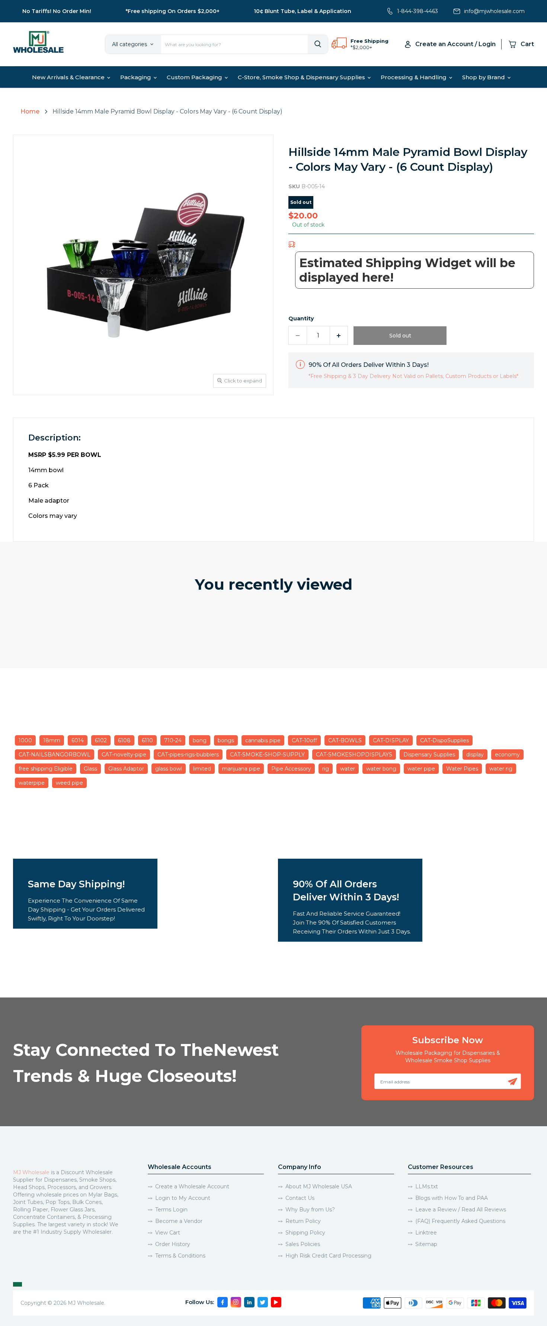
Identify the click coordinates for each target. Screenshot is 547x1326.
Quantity (301, 318)
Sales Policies (302, 1244)
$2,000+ (362, 47)
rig (325, 768)
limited (202, 768)
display (475, 754)
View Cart (167, 1232)
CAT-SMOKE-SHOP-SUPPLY (267, 754)
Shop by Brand (484, 77)
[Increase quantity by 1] (339, 335)
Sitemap (426, 1244)
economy (507, 754)
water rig (500, 768)
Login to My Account (182, 1198)
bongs (226, 740)
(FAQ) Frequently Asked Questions (460, 1221)
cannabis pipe (263, 740)
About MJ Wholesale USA (318, 1186)
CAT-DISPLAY (391, 740)
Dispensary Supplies (429, 754)
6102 (101, 740)
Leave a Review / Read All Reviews (460, 1209)
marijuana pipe (241, 768)
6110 (147, 740)
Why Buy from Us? (310, 1209)
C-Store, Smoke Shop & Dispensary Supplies (302, 77)
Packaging (136, 77)
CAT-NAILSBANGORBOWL (54, 754)
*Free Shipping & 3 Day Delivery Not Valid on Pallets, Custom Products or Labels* (413, 376)
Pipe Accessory (291, 768)
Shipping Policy (305, 1232)
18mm (51, 740)
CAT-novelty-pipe (124, 754)
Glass (90, 768)
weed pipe (69, 782)
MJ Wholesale (31, 1172)
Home (29, 111)
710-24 (173, 740)
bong (200, 740)
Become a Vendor (178, 1221)
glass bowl (168, 768)
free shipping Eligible (46, 768)
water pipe (421, 768)
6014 (77, 740)
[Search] (318, 44)
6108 (124, 740)
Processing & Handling (414, 77)
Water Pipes (462, 768)
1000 (25, 740)
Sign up (512, 1081)
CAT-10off (304, 740)
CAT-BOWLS (345, 740)
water (347, 768)
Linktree (426, 1232)
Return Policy (303, 1221)
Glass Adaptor (126, 768)
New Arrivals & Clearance (69, 77)
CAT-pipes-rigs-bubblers (188, 754)
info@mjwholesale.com (494, 11)
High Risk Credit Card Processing (328, 1255)
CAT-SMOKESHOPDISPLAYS (354, 754)
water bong (381, 768)
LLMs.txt (426, 1186)
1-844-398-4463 (417, 11)
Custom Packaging (195, 77)
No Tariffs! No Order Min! (56, 11)
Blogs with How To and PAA (451, 1198)
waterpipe (32, 782)
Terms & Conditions (180, 1255)
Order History (172, 1244)
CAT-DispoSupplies (444, 740)
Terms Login (171, 1209)
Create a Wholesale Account (192, 1186)
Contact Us (299, 1198)
